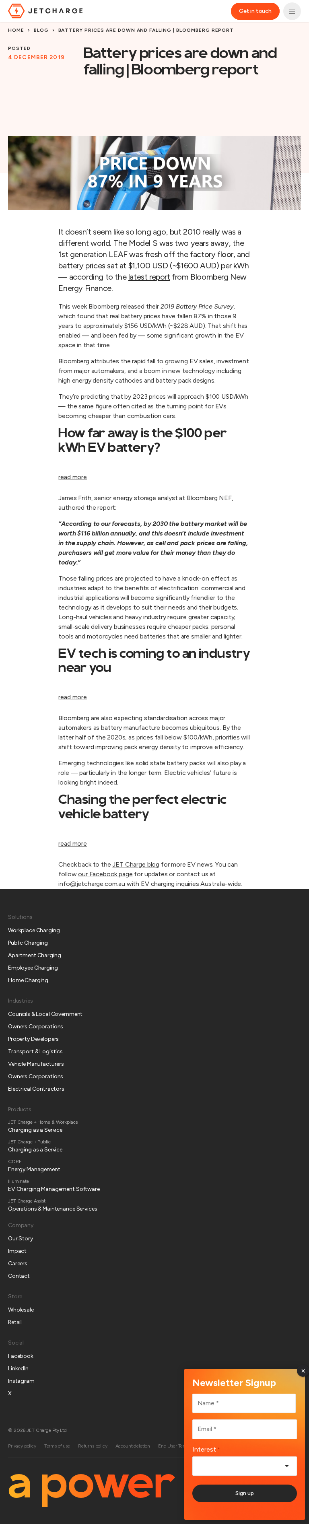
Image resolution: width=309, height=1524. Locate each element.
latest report (149, 277)
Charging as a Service (35, 1130)
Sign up (244, 1493)
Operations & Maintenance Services (52, 1208)
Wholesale (21, 1309)
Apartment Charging (34, 955)
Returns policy (92, 1446)
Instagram (21, 1381)
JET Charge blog (135, 864)
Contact (19, 1276)
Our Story (20, 1238)
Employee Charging (33, 967)
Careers (17, 1263)
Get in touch (255, 11)
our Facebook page (105, 874)
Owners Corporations (35, 1026)
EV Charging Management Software (54, 1189)
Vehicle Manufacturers (36, 1064)
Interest (206, 1449)
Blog (41, 30)
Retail (15, 1322)
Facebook (20, 1356)
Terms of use (57, 1446)
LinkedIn (18, 1368)
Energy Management (34, 1169)
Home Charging (28, 980)
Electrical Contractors (36, 1088)
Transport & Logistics (35, 1051)
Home (16, 30)
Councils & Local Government (45, 1014)
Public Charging (28, 942)
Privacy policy (22, 1446)
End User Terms (174, 1446)
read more (72, 477)
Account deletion (132, 1446)
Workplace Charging (34, 930)
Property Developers (33, 1039)
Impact (17, 1251)
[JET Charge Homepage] (45, 11)
